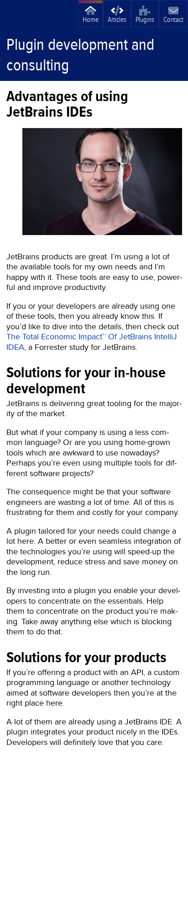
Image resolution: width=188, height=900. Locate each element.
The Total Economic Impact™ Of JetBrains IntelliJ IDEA (91, 342)
